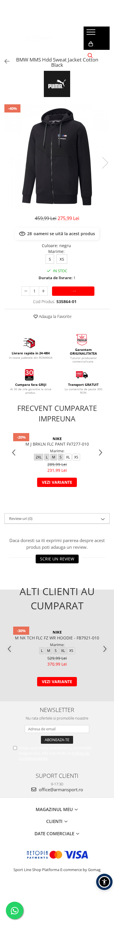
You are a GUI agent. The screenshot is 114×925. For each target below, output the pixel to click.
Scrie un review (57, 559)
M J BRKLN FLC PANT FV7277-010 (57, 444)
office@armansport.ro (60, 789)
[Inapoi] (4, 61)
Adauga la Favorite (55, 316)
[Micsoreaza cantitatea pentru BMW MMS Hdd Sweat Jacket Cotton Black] (25, 291)
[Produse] (92, 33)
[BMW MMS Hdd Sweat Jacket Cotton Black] (57, 156)
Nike (57, 438)
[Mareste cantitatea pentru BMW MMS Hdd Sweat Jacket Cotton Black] (43, 291)
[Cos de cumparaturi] (90, 44)
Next (105, 163)
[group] (57, 156)
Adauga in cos (73, 291)
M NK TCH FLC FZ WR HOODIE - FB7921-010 (57, 638)
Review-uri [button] (20, 518)
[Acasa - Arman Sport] (40, 38)
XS (62, 259)
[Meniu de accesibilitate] (104, 882)
